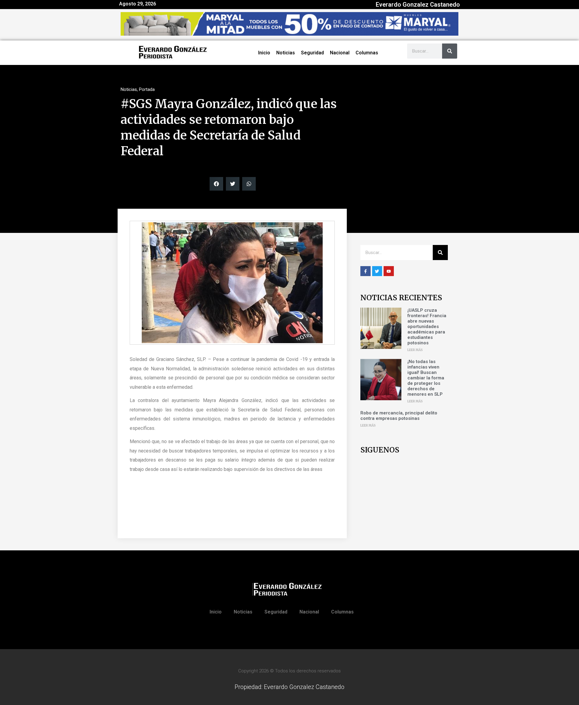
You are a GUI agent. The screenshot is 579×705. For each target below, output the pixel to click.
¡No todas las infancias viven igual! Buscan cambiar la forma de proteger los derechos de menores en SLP (425, 378)
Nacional (340, 53)
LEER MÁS (415, 350)
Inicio (264, 53)
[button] (216, 184)
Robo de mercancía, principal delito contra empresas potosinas (398, 415)
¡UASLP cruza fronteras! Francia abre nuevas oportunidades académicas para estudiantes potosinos (426, 326)
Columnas (367, 53)
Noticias (285, 53)
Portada (147, 89)
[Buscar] (449, 51)
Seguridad (312, 53)
